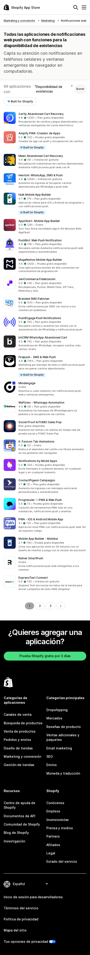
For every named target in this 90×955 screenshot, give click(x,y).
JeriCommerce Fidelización (36, 279)
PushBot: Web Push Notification (40, 240)
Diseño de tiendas (18, 748)
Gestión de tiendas (19, 765)
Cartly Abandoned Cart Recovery (41, 114)
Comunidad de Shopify (22, 824)
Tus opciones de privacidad (26, 941)
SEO (49, 756)
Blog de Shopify (16, 833)
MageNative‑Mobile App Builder (40, 259)
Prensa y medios (59, 828)
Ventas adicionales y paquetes (62, 737)
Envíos (51, 765)
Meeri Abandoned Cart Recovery (40, 156)
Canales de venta (17, 714)
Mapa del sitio (15, 930)
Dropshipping (57, 710)
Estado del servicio (61, 861)
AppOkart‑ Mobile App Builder (39, 221)
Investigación (14, 841)
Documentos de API (19, 816)
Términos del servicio (21, 908)
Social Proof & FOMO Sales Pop (40, 422)
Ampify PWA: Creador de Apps (39, 133)
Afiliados (53, 845)
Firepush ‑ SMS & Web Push (37, 357)
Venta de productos (20, 731)
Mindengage (26, 383)
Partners (53, 836)
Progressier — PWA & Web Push (40, 500)
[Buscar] (75, 7)
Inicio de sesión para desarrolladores (33, 897)
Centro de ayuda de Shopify (19, 805)
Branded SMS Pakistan (33, 298)
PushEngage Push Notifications (39, 318)
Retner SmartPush (30, 558)
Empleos (53, 811)
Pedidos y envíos (17, 740)
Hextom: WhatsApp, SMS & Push (40, 175)
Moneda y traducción (63, 773)
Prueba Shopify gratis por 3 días (45, 656)
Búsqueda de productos (23, 723)
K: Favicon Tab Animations (36, 441)
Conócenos (55, 803)
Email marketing (59, 748)
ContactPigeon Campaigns (36, 480)
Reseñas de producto (63, 727)
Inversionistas (57, 820)
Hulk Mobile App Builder (34, 194)
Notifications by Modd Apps (37, 461)
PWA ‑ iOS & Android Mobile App (40, 519)
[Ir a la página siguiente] (60, 605)
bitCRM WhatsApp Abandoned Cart (42, 337)
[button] (45, 120)
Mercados (54, 718)
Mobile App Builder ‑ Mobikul (38, 538)
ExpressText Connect (33, 577)
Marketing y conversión (22, 756)
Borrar (80, 88)
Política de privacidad (21, 919)
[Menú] (84, 7)
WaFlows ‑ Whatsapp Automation (41, 402)
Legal (50, 853)
